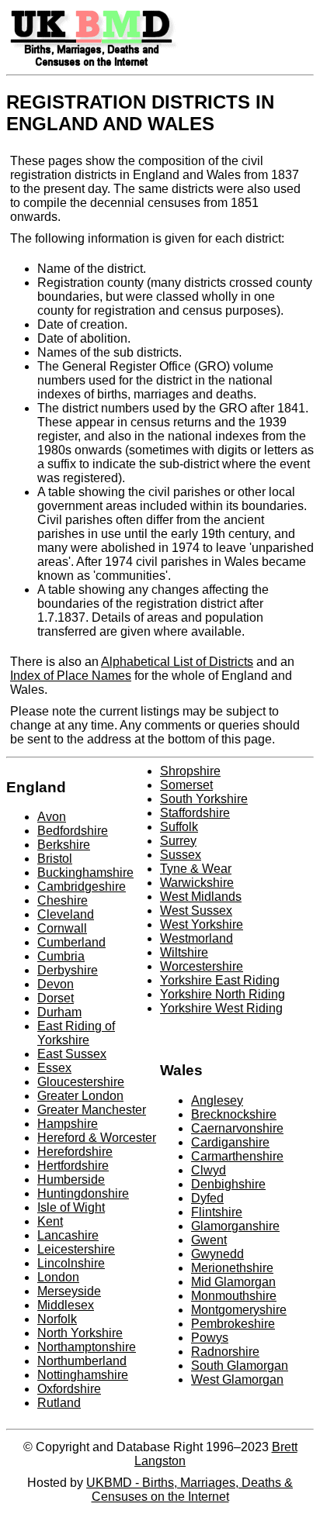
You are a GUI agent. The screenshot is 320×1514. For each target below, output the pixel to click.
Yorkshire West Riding (221, 1008)
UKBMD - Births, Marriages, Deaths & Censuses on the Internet (189, 1489)
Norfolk (57, 1319)
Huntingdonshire (83, 1193)
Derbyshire (67, 970)
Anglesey (217, 1100)
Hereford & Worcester (96, 1137)
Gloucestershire (80, 1081)
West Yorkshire (201, 924)
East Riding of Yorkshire (76, 1033)
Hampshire (67, 1123)
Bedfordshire (72, 830)
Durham (59, 1012)
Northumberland (82, 1360)
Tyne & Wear (195, 868)
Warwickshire (197, 882)
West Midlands (201, 896)
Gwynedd (217, 1254)
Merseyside (69, 1291)
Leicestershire (76, 1249)
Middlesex (65, 1305)
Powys (209, 1337)
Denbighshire (228, 1184)
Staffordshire (195, 812)
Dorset (55, 998)
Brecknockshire (234, 1114)
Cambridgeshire (81, 886)
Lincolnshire (71, 1263)
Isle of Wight (71, 1207)
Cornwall (62, 928)
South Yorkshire (204, 798)
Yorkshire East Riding (220, 980)
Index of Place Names (70, 675)
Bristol (54, 858)
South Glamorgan (239, 1365)
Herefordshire (75, 1151)
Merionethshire (232, 1267)
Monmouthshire (234, 1295)
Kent (50, 1221)
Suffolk (179, 826)
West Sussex (196, 910)
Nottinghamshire (82, 1374)
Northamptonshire (86, 1347)
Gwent (209, 1240)
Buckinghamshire (85, 872)
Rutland (59, 1402)
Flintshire (216, 1212)
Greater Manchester (91, 1109)
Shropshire (190, 771)
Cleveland (65, 914)
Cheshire (62, 900)
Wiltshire (184, 952)
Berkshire (63, 844)
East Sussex (71, 1053)
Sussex (180, 854)
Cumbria (61, 956)
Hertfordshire (73, 1165)
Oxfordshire (69, 1388)
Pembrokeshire (233, 1323)
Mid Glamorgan (233, 1281)
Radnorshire (225, 1351)
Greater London (80, 1095)
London (58, 1277)
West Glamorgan (237, 1379)
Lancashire (68, 1235)
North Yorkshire (80, 1333)
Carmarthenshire (237, 1156)
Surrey (178, 840)
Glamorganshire (235, 1226)
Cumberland (71, 942)
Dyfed (207, 1198)
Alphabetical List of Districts (177, 661)
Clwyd (208, 1170)
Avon (51, 816)
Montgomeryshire (239, 1309)
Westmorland (196, 938)
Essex (54, 1067)
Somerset (186, 784)
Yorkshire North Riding (222, 994)
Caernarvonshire (237, 1128)
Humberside (71, 1179)
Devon (55, 984)
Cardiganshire (230, 1142)
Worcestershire (201, 966)
